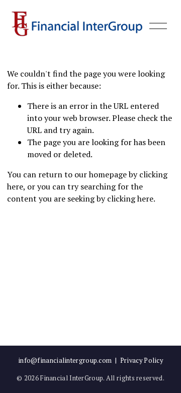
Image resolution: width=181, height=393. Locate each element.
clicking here (130, 198)
